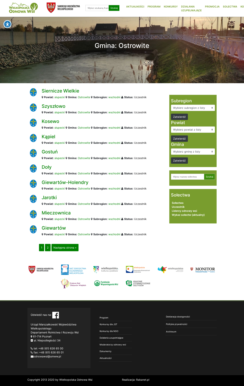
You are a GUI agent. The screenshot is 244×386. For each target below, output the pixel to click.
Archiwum (171, 331)
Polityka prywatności (176, 324)
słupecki (59, 97)
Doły (47, 167)
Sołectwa (230, 6)
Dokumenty (105, 351)
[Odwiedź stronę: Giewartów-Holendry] (33, 183)
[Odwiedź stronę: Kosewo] (33, 122)
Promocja (212, 6)
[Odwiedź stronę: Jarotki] (33, 198)
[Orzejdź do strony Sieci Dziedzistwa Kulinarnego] (73, 269)
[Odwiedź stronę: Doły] (33, 168)
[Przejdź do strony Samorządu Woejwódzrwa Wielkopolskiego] (41, 269)
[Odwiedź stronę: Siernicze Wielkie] (33, 92)
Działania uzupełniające (111, 337)
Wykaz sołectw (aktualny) (188, 214)
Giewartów (54, 228)
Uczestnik (140, 97)
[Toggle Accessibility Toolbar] (7, 24)
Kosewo (50, 121)
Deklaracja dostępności (178, 316)
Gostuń (50, 152)
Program (154, 6)
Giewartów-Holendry (65, 182)
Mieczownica (56, 213)
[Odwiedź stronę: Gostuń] (33, 153)
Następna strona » (65, 247)
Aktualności (135, 6)
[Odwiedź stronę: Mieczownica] (33, 214)
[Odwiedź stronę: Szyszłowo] (33, 107)
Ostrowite (84, 97)
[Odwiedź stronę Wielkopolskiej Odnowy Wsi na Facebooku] (55, 314)
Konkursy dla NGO (109, 331)
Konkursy (171, 6)
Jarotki (49, 197)
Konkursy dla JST (108, 324)
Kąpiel (48, 136)
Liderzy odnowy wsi (184, 210)
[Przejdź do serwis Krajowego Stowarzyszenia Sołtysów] (138, 283)
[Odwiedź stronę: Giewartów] (33, 229)
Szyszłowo (53, 106)
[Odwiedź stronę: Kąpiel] (33, 137)
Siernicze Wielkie (60, 91)
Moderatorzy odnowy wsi (113, 344)
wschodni (114, 97)
